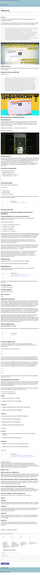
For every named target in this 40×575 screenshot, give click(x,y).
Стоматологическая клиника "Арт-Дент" (10, 0)
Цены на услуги (5, 6)
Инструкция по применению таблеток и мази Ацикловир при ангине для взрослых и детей (15, 545)
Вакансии (23, 6)
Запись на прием (16, 6)
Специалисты (10, 6)
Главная (1, 6)
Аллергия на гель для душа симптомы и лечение (24, 544)
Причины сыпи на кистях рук (33, 544)
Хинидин (13, 334)
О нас (20, 6)
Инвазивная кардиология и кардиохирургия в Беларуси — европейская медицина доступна (7, 545)
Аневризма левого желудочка (18, 202)
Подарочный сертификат (33, 6)
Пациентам (27, 6)
